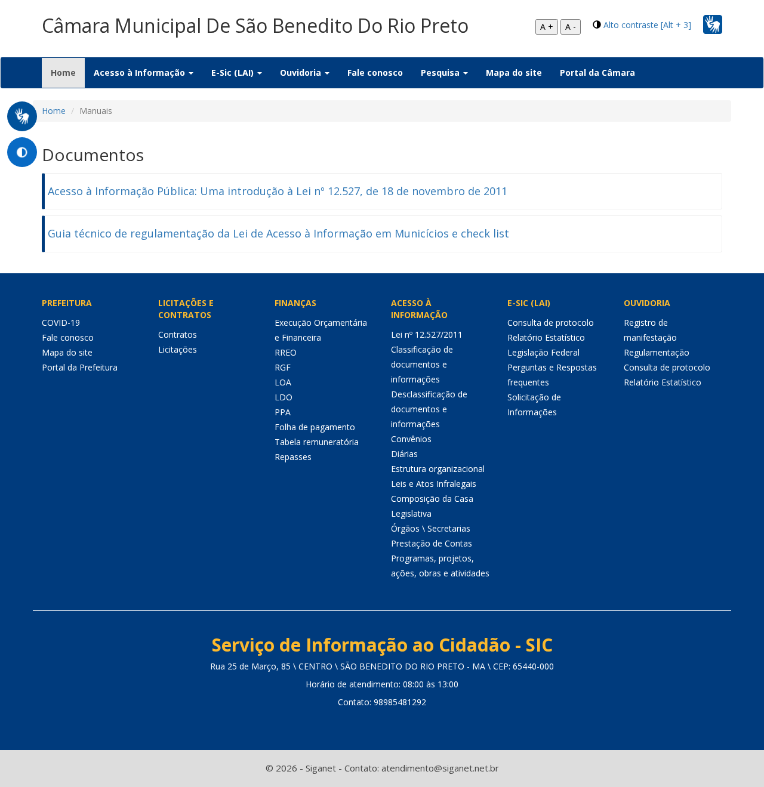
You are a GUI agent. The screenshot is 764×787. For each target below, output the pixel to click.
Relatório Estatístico (546, 337)
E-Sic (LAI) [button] (233, 72)
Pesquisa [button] (441, 72)
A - (570, 26)
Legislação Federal (543, 352)
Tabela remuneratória (317, 441)
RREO (286, 352)
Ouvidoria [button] (302, 72)
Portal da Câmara (597, 72)
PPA (283, 412)
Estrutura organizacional (438, 468)
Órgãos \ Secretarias (430, 528)
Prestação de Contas (431, 543)
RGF (283, 367)
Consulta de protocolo (550, 322)
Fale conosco (375, 72)
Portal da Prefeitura (80, 367)
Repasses (293, 456)
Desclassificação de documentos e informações (429, 409)
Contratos (177, 334)
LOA (283, 382)
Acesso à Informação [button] (140, 72)
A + (546, 26)
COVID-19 (61, 322)
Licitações (177, 349)
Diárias (404, 453)
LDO (283, 397)
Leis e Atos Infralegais (433, 483)
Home (68, 72)
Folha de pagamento (315, 427)
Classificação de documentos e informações (422, 364)
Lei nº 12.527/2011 (427, 334)
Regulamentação (656, 352)
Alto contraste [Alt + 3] (647, 24)
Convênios (411, 439)
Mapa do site (514, 72)
